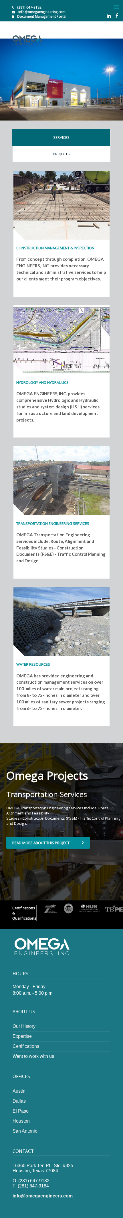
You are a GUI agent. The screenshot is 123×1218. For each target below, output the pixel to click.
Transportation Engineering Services (52, 523)
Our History (24, 1026)
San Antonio (25, 1131)
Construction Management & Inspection (55, 247)
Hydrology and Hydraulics (42, 382)
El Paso (21, 1111)
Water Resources (33, 664)
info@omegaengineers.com (43, 1195)
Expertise (22, 1036)
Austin (19, 1091)
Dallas (19, 1101)
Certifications (26, 1046)
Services (61, 137)
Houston (21, 1121)
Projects (61, 153)
